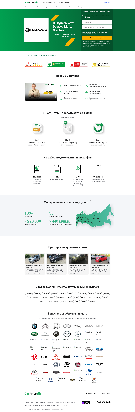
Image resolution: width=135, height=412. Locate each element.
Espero (62, 293)
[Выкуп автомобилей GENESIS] (100, 364)
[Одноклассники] (100, 402)
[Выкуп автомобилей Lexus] (45, 334)
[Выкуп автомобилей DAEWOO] (45, 364)
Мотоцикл (102, 11)
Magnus (68, 297)
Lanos (44, 297)
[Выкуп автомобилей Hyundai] (89, 349)
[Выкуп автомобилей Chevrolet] (72, 380)
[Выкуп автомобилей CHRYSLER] (34, 364)
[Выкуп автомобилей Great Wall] (34, 372)
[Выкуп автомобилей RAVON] (89, 372)
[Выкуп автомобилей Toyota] (45, 349)
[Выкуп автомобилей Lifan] (56, 334)
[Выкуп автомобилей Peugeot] (56, 342)
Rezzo (48, 301)
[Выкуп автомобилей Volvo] (67, 349)
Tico (77, 301)
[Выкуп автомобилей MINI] (89, 334)
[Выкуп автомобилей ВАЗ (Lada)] (83, 380)
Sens (62, 301)
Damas (54, 293)
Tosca (84, 301)
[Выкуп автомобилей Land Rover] (34, 334)
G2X (77, 293)
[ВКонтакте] (98, 402)
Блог (57, 402)
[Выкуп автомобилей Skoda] (89, 342)
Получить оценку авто (97, 38)
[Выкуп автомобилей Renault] (78, 342)
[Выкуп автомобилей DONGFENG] (34, 357)
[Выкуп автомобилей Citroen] (45, 326)
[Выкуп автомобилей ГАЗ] (78, 349)
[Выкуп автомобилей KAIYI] (78, 372)
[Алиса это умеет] (86, 404)
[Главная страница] (30, 393)
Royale (56, 301)
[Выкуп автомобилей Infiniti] (67, 326)
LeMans (51, 297)
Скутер (108, 11)
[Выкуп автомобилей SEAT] (100, 372)
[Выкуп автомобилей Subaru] (100, 342)
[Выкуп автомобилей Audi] (45, 357)
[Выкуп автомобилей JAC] (56, 372)
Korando (98, 293)
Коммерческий (94, 11)
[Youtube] (103, 402)
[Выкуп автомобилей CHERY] (89, 357)
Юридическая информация (59, 405)
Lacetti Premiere (33, 297)
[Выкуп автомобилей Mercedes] (78, 334)
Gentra (83, 293)
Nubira (98, 297)
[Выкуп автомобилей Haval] (45, 372)
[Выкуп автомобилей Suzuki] (34, 349)
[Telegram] (107, 402)
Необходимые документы (32, 405)
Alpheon (29, 293)
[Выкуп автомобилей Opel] (45, 342)
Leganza (60, 297)
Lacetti (106, 293)
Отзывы (27, 402)
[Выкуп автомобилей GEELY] (89, 364)
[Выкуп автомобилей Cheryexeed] (100, 357)
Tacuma (70, 301)
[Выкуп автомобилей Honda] (56, 326)
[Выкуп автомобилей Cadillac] (94, 380)
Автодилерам (51, 402)
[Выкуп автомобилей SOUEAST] (40, 380)
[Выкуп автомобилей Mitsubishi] (100, 334)
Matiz (76, 297)
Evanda (70, 293)
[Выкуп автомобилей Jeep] (89, 326)
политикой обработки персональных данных (100, 43)
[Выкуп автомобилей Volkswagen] (56, 349)
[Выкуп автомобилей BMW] (34, 326)
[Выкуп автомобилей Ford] (100, 349)
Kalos (90, 293)
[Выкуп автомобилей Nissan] (34, 342)
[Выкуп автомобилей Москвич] (62, 380)
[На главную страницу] (31, 2)
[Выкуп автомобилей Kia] (100, 326)
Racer (41, 301)
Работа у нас (34, 402)
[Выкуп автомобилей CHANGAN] (78, 357)
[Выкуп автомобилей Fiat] (78, 364)
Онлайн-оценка (70, 402)
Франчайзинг (42, 402)
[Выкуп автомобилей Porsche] (67, 342)
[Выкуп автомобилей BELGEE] (67, 357)
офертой (108, 41)
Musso (83, 297)
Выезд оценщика (45, 405)
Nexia (90, 297)
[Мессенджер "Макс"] (109, 402)
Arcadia (37, 293)
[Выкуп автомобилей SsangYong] (51, 380)
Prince (105, 297)
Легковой (85, 11)
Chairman (46, 293)
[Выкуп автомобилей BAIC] (56, 357)
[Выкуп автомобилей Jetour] (67, 372)
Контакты (63, 402)
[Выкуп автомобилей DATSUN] (56, 364)
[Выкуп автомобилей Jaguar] (78, 326)
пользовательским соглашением (97, 41)
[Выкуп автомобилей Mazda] (67, 334)
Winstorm (92, 301)
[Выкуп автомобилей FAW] (67, 364)
